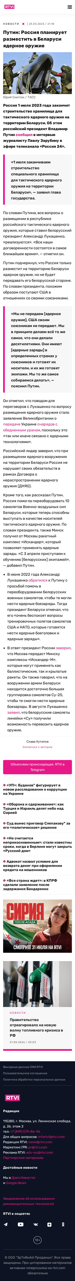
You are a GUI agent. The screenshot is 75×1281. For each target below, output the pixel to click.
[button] (70, 7)
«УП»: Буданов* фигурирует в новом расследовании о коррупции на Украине (35, 789)
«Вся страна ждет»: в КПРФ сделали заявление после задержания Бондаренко (30, 884)
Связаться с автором (37, 747)
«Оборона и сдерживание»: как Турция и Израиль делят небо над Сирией (33, 808)
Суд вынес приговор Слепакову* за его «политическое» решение (36, 825)
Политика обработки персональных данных (34, 1079)
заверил (63, 648)
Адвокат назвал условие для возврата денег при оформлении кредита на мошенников (32, 865)
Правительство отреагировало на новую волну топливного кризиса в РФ (36, 1027)
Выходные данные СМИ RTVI (23, 1067)
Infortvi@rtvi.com (51, 1137)
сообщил (24, 134)
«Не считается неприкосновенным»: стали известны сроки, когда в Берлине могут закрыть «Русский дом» (37, 844)
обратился (38, 580)
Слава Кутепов (37, 741)
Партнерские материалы (23, 1158)
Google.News (16, 1183)
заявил (13, 712)
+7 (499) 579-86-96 (25, 1132)
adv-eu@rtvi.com (39, 1152)
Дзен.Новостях (24, 1178)
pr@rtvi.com (37, 1147)
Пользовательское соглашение (25, 1073)
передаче (11, 424)
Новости (11, 23)
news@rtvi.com (40, 1142)
